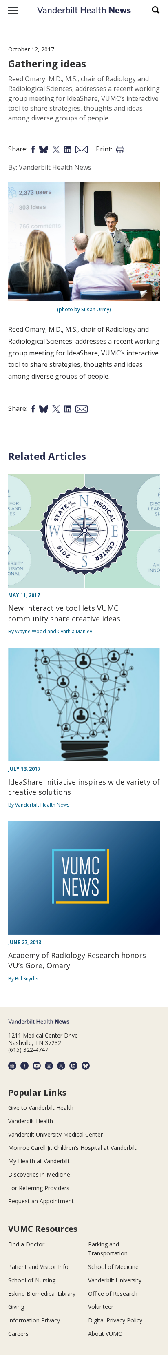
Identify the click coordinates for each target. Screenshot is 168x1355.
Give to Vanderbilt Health (40, 1107)
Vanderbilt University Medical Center (55, 1134)
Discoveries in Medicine (39, 1174)
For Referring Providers (38, 1188)
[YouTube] (37, 1066)
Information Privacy (34, 1320)
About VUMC (105, 1333)
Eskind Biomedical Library (41, 1293)
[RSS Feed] (12, 1066)
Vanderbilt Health (30, 1121)
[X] (61, 1066)
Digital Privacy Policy (115, 1320)
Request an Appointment (41, 1201)
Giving (16, 1307)
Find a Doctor (26, 1244)
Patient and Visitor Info (38, 1267)
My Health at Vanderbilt (39, 1161)
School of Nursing (31, 1280)
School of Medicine (113, 1267)
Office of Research (112, 1293)
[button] (13, 10)
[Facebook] (24, 1066)
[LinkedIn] (73, 1066)
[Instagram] (49, 1066)
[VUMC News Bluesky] (86, 1066)
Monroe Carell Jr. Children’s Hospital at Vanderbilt (72, 1147)
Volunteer (100, 1307)
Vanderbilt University (114, 1280)
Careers (18, 1333)
